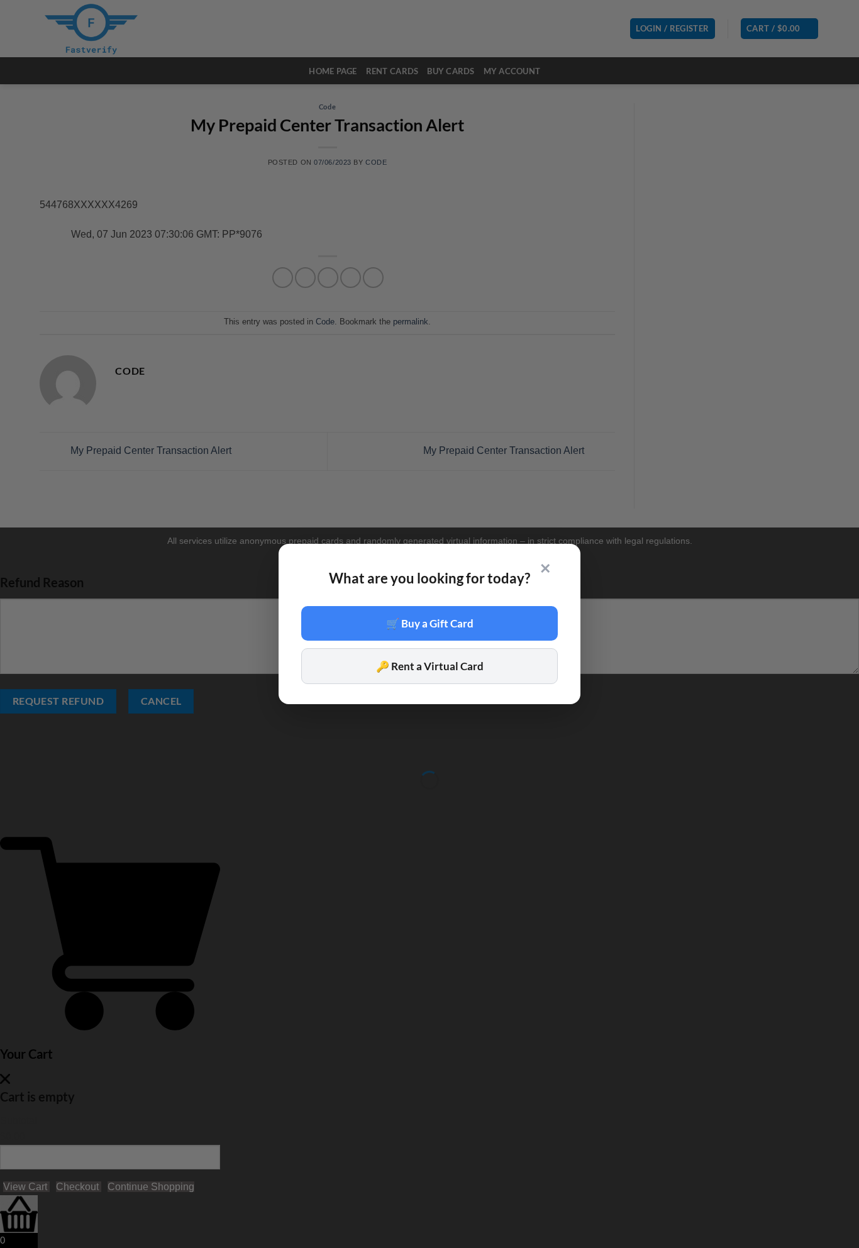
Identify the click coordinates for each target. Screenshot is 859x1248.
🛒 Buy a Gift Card (430, 623)
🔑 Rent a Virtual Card (430, 666)
